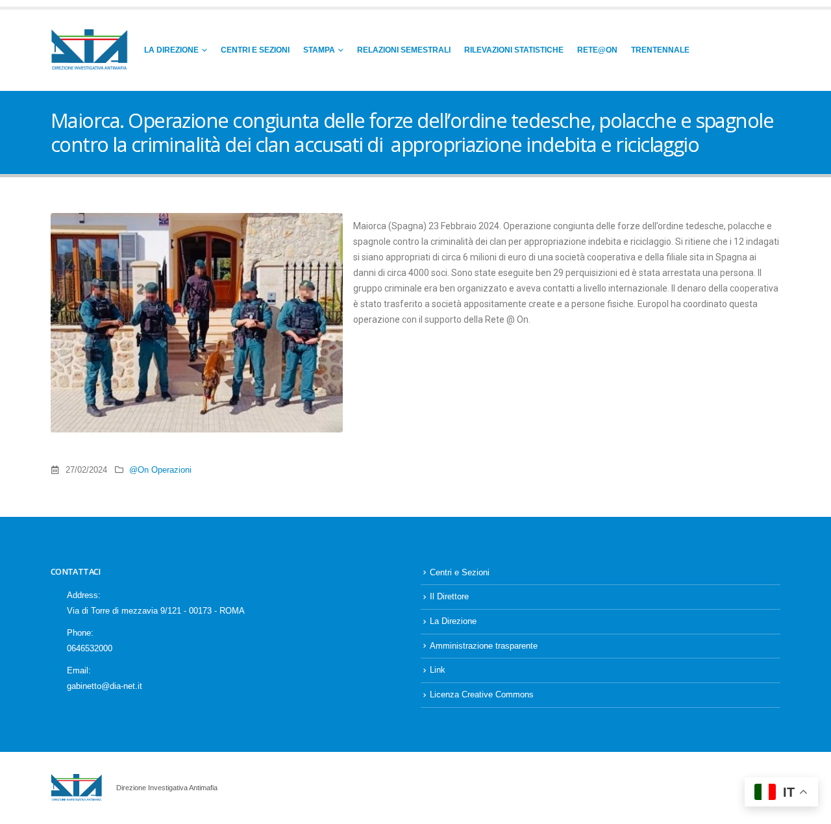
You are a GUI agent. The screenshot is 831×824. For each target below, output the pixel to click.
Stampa (319, 50)
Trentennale (660, 50)
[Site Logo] (90, 50)
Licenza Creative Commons (482, 694)
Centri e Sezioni (255, 50)
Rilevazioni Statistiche (514, 50)
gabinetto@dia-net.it (104, 686)
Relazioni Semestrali (404, 50)
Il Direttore (449, 596)
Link (437, 670)
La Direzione (171, 50)
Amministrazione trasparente (484, 646)
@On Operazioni (160, 470)
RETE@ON (597, 50)
